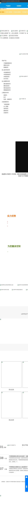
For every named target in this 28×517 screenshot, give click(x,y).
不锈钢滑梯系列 (8, 63)
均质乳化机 (23, 481)
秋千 (5, 97)
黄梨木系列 (6, 65)
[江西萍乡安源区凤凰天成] (17, 289)
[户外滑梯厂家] (22, 30)
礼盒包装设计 (18, 481)
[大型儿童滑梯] (14, 30)
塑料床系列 (6, 85)
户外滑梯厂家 (22, 33)
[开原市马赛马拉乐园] (4, 289)
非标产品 (4, 60)
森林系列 (6, 110)
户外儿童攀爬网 (4, 38)
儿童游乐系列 (5, 92)
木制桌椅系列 (7, 72)
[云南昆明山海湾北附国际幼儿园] (6, 284)
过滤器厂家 (8, 481)
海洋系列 (6, 108)
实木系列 (6, 78)
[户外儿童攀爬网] (3, 35)
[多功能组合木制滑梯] (13, 35)
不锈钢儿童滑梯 (17, 12)
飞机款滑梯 (6, 104)
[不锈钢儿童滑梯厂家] (4, 30)
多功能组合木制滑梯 (14, 38)
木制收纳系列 (7, 74)
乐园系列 (6, 112)
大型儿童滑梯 (9, 12)
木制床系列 (6, 76)
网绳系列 (6, 67)
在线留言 (19, 6)
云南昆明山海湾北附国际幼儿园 (8, 287)
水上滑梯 (6, 106)
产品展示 (8, 6)
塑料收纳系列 (7, 88)
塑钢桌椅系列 (7, 90)
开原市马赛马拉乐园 (5, 292)
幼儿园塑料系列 (6, 81)
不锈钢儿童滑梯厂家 (5, 33)
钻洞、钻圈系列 (8, 99)
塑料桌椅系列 (7, 83)
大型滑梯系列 (5, 101)
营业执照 (11, 389)
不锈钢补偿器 (13, 481)
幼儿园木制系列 (6, 70)
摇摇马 (5, 95)
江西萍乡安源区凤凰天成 (18, 292)
